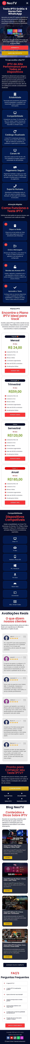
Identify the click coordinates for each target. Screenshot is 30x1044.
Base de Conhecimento (19, 1041)
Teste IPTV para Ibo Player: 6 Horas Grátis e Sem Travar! (15, 879)
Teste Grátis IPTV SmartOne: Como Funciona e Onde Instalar (15, 945)
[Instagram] (21, 1037)
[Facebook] (8, 1037)
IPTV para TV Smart (9, 1041)
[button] (27, 3)
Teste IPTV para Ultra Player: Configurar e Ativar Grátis (12, 846)
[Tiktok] (15, 1037)
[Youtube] (11, 1037)
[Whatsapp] (18, 1037)
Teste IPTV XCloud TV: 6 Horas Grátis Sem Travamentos (13, 912)
